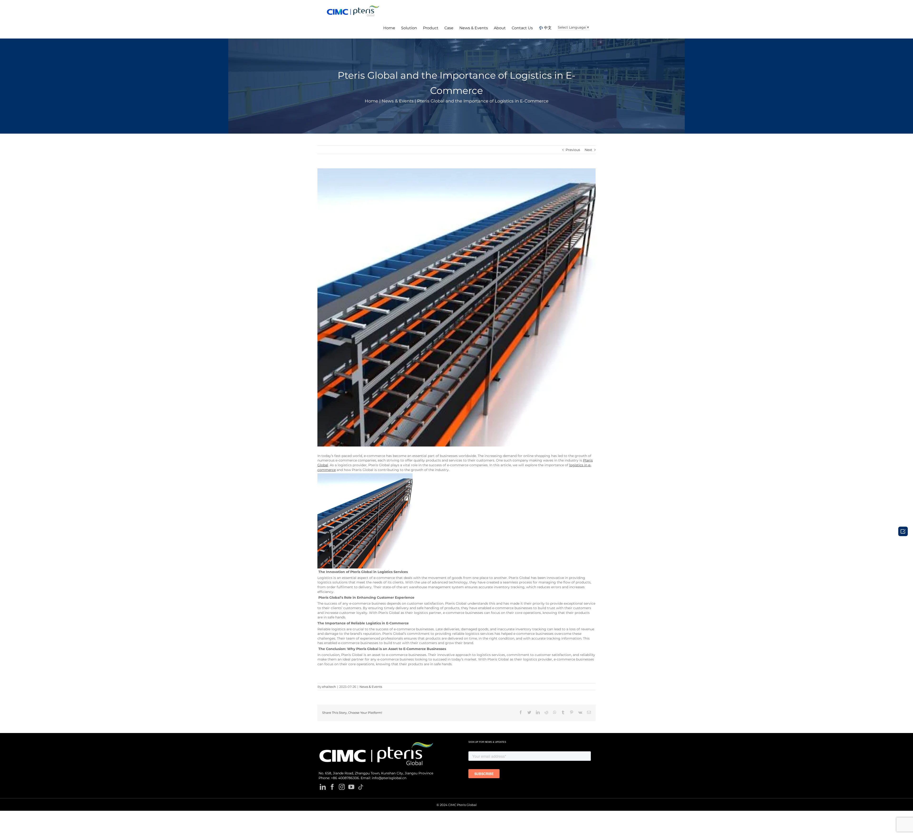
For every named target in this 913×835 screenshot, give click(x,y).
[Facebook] (332, 787)
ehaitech (329, 687)
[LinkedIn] (323, 787)
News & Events (370, 687)
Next (588, 150)
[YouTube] (351, 787)
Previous (573, 150)
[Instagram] (342, 787)
